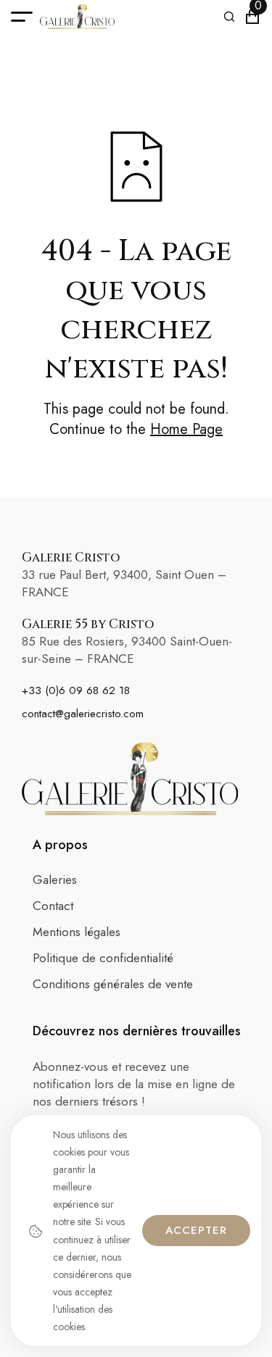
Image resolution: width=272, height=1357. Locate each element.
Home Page (186, 429)
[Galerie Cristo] (77, 16)
